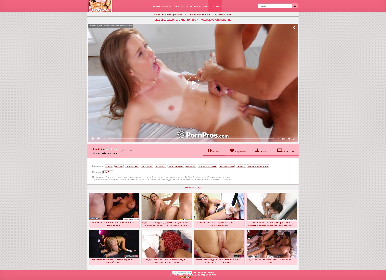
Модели (168, 6)
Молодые (190, 166)
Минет (109, 166)
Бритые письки (175, 166)
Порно (157, 6)
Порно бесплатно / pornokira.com (170, 14)
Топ (204, 6)
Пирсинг (241, 166)
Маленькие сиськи (207, 166)
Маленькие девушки (258, 166)
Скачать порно (225, 14)
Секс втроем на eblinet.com (202, 14)
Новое (179, 6)
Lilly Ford (107, 172)
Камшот (119, 166)
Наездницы (146, 166)
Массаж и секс (227, 166)
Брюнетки (160, 166)
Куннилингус (132, 166)
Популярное (192, 6)
